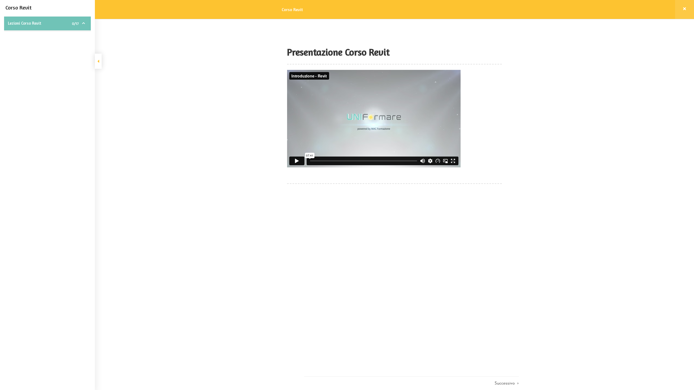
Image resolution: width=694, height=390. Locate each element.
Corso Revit (292, 9)
